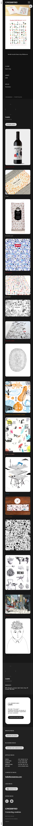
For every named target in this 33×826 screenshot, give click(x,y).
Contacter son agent (16, 717)
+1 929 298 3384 (22, 761)
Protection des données (11, 818)
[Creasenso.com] (11, 2)
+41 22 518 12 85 (22, 762)
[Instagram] (6, 801)
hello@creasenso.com (13, 777)
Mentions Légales (9, 816)
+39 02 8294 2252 (23, 766)
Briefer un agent (12, 735)
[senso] (1, 2)
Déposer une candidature (14, 747)
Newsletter (12, 789)
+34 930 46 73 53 (23, 764)
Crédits (7, 821)
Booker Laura (11, 124)
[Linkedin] (11, 801)
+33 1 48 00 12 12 (23, 759)
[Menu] (29, 2)
